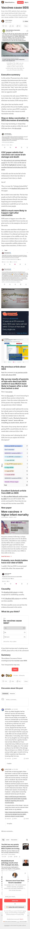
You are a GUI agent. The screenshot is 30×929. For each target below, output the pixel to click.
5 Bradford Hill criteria (12, 598)
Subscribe (20, 2)
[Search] (27, 839)
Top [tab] (3, 840)
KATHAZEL (8, 709)
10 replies (9, 823)
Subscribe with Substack (16, 907)
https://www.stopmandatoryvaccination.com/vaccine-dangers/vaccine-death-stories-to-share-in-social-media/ (16, 814)
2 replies (9, 763)
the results (10, 396)
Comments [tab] (5, 693)
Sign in (26, 2)
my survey (9, 392)
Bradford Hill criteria (18, 188)
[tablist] (8, 693)
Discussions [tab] (14, 840)
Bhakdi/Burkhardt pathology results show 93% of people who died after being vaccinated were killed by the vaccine (10, 863)
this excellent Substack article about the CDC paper (14, 167)
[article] (15, 850)
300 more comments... (7, 831)
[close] (25, 873)
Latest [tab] (7, 840)
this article (17, 128)
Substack (6, 925)
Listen (26, 21)
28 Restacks (22, 675)
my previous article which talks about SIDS (14, 373)
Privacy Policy (20, 914)
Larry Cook (8, 769)
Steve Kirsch (8, 20)
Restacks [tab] (12, 693)
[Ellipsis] (27, 709)
